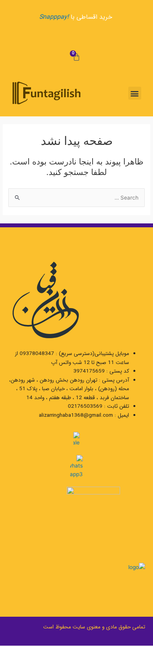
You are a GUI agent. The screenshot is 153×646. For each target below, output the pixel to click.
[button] (134, 93)
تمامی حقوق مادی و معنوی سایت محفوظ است (94, 627)
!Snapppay (54, 17)
